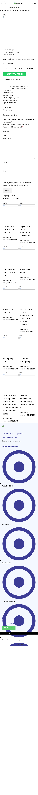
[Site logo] (19, 3)
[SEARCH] (31, 6)
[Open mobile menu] (3, 3)
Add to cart (18, 69)
